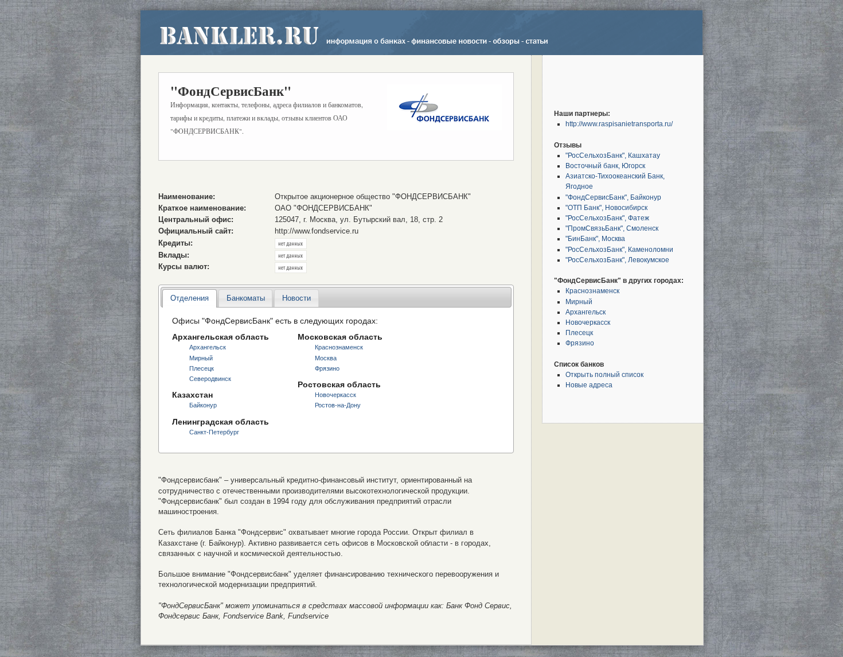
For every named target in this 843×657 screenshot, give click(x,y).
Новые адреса (588, 384)
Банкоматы (246, 298)
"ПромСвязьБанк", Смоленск (611, 228)
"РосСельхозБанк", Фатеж (607, 217)
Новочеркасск (335, 394)
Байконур (203, 405)
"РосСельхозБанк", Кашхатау (612, 155)
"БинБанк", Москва (595, 238)
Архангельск (207, 347)
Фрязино (327, 368)
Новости (296, 298)
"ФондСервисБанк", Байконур (613, 197)
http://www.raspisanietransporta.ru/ (619, 123)
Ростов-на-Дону (338, 405)
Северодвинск (210, 378)
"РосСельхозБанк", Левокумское (617, 259)
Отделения (189, 298)
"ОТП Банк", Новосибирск (606, 207)
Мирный (201, 358)
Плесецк (201, 368)
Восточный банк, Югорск (605, 165)
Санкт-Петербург (214, 432)
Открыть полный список (604, 374)
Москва (326, 358)
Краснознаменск (339, 347)
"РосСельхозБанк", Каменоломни (619, 249)
